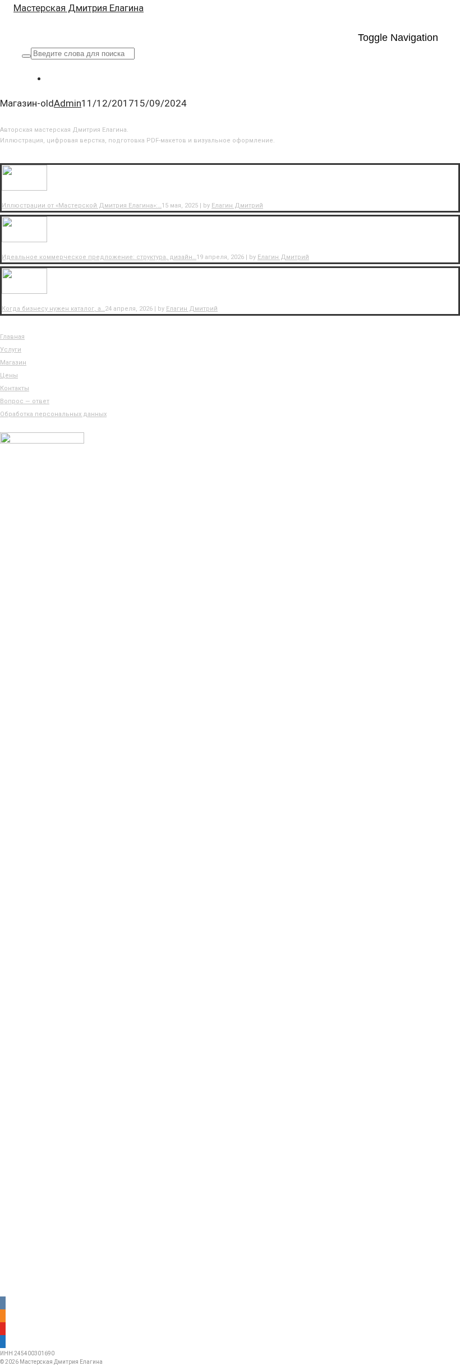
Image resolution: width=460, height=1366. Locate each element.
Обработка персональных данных (53, 414)
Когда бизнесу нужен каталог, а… (53, 308)
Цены (9, 375)
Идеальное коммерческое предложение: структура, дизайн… (99, 257)
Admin (67, 103)
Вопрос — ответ (24, 401)
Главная (12, 336)
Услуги (10, 349)
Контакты (14, 388)
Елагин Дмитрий (237, 205)
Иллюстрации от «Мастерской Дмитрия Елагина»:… (82, 205)
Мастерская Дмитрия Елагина (78, 7)
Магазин (13, 362)
